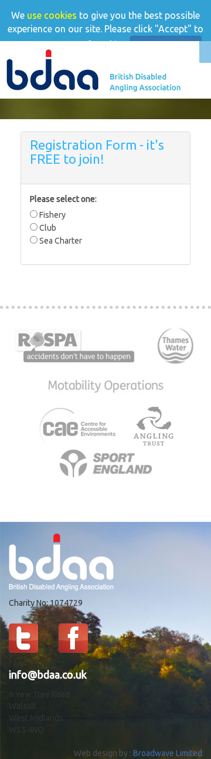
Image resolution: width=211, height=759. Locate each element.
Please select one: (63, 199)
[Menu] (205, 52)
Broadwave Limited (167, 753)
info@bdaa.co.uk (48, 674)
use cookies (52, 15)
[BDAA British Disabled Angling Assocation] (94, 69)
